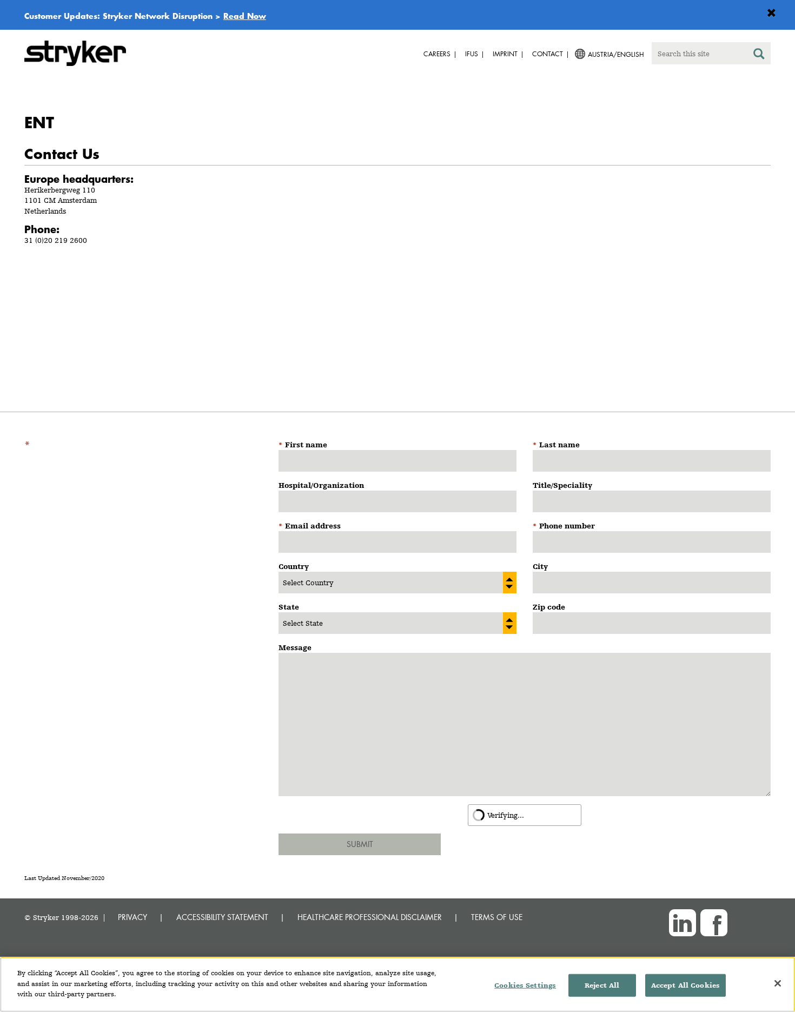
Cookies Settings (525, 985)
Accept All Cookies (685, 985)
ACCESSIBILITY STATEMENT (222, 917)
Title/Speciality (562, 485)
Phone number (567, 525)
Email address (313, 525)
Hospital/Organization (321, 485)
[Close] (778, 983)
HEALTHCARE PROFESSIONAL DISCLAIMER (369, 917)
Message (295, 647)
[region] (397, 984)
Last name (559, 444)
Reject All (602, 985)
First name (306, 444)
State (289, 607)
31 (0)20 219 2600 (55, 240)
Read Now (244, 15)
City (540, 566)
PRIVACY (132, 917)
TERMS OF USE (496, 917)
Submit (360, 844)
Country (294, 566)
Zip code (549, 607)
